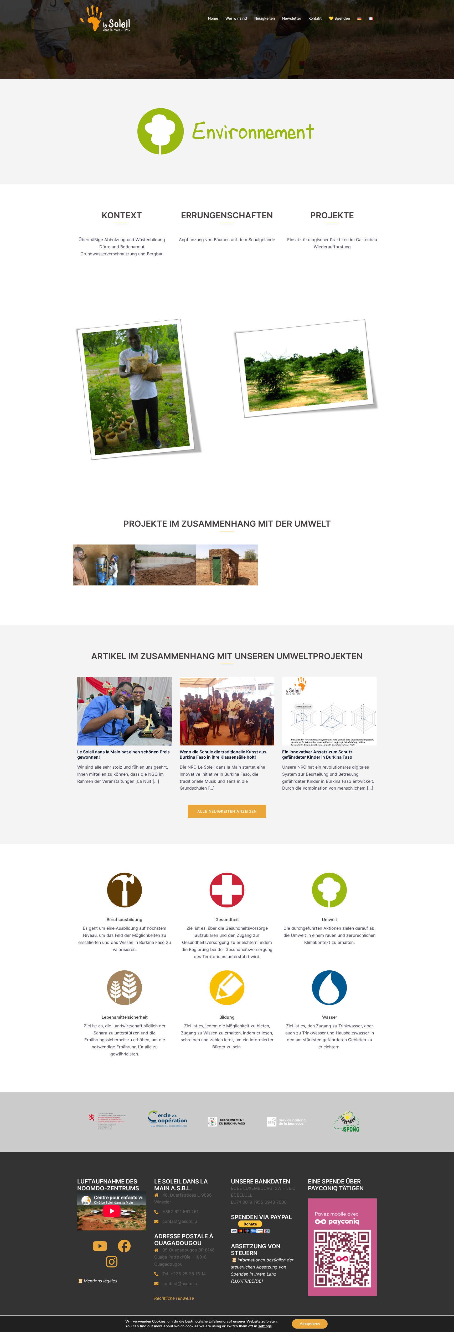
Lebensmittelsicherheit (125, 1017)
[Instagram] (111, 1265)
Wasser (329, 1017)
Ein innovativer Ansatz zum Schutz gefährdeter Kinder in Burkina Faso (317, 754)
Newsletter (291, 18)
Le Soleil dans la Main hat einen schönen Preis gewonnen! (123, 754)
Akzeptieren (310, 1323)
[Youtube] (99, 1249)
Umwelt (329, 919)
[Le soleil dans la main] (104, 17)
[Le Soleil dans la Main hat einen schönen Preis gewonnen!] (124, 710)
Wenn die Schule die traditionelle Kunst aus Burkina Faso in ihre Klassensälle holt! (223, 754)
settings (265, 1326)
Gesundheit (227, 919)
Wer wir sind (236, 18)
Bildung (227, 1017)
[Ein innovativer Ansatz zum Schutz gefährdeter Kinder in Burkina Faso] (329, 710)
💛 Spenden (339, 18)
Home (213, 18)
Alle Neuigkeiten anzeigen (227, 811)
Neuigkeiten (264, 18)
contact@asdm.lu (179, 1221)
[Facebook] (124, 1249)
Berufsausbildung (124, 919)
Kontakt (315, 18)
